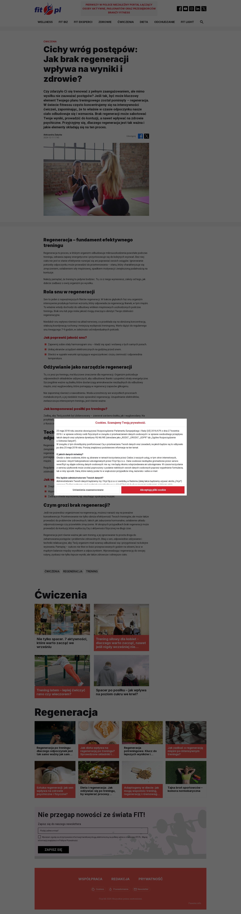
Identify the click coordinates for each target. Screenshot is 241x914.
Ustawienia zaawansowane (88, 489)
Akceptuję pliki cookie (153, 489)
